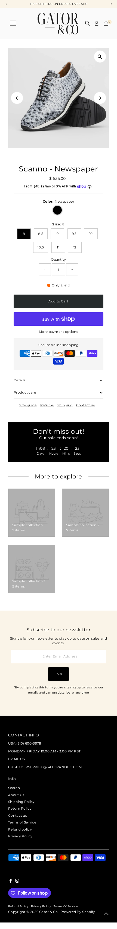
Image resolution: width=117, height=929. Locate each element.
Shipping (64, 405)
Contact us (85, 405)
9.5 (74, 234)
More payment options (58, 332)
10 (91, 234)
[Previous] (17, 98)
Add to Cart (58, 301)
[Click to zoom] (100, 56)
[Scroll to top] (106, 914)
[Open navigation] (13, 23)
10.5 (41, 247)
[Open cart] (106, 23)
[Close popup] (108, 731)
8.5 (40, 234)
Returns (47, 405)
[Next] (100, 98)
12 (74, 247)
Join (58, 674)
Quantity (58, 259)
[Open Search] (87, 23)
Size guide (27, 405)
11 (58, 247)
